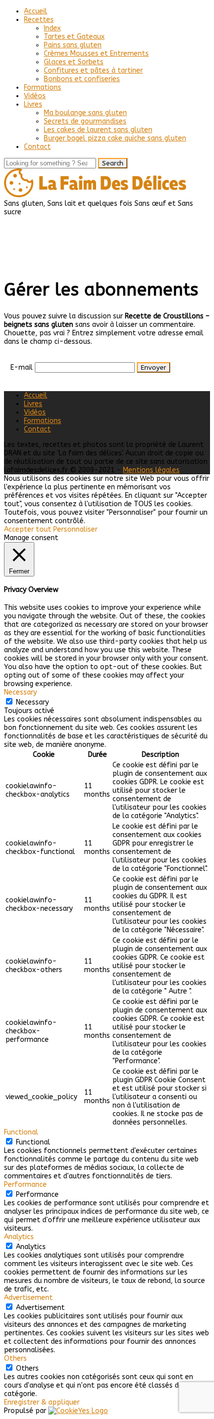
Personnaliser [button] (75, 529)
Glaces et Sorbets (74, 62)
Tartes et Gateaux (74, 36)
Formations (42, 87)
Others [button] (15, 1358)
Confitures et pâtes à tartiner (93, 70)
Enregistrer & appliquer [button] (42, 1402)
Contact (37, 146)
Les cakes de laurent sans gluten (98, 130)
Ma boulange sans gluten (85, 113)
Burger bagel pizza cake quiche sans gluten (115, 138)
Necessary (32, 702)
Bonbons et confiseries (82, 79)
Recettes (39, 19)
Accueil (35, 11)
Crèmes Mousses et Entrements (96, 53)
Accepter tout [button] (27, 529)
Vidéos (35, 96)
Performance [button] (25, 1184)
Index (52, 28)
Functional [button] (21, 1132)
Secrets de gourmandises (85, 121)
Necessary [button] (20, 692)
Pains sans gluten (73, 45)
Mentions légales (151, 470)
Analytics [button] (19, 1237)
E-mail (21, 367)
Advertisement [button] (28, 1297)
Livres (33, 104)
